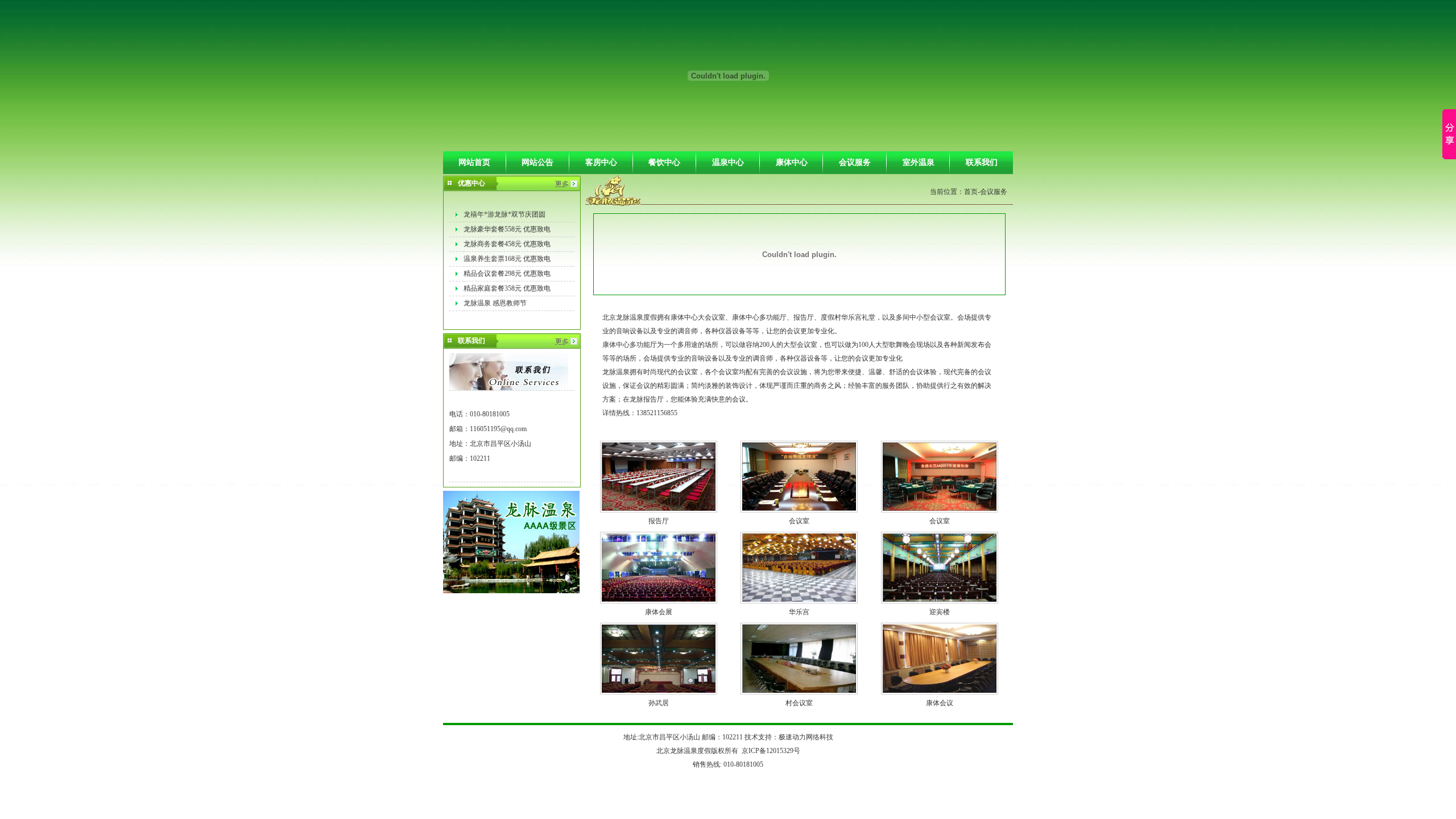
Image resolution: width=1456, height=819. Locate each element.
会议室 (799, 521)
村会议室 (799, 703)
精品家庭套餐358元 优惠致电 (507, 284)
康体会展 (658, 612)
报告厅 (658, 521)
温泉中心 (728, 162)
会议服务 (855, 162)
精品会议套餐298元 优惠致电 (507, 269)
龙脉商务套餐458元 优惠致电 (507, 239)
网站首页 (474, 162)
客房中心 (601, 162)
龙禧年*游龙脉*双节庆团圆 (504, 210)
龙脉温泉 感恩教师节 (495, 299)
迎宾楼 (939, 612)
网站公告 (537, 162)
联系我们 (982, 162)
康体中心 (792, 162)
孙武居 (658, 703)
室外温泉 (918, 162)
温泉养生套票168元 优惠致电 (507, 254)
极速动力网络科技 (806, 737)
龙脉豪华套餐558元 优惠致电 (507, 225)
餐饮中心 (664, 162)
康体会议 (939, 703)
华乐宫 (799, 612)
